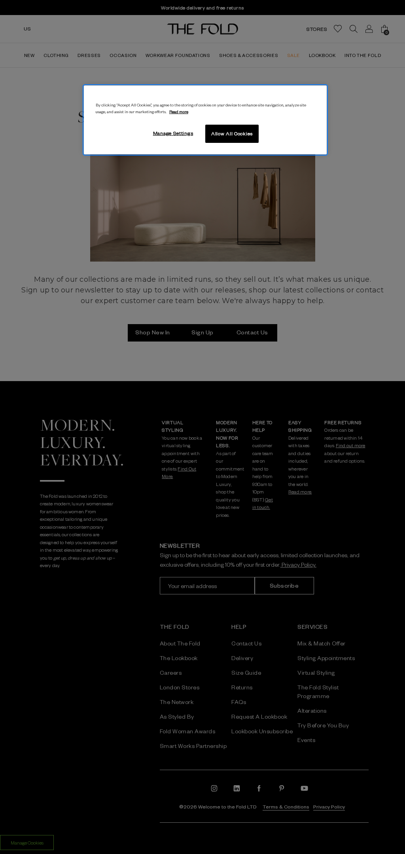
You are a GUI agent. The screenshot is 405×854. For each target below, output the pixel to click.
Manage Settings (173, 133)
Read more (178, 111)
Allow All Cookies (232, 133)
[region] (205, 119)
